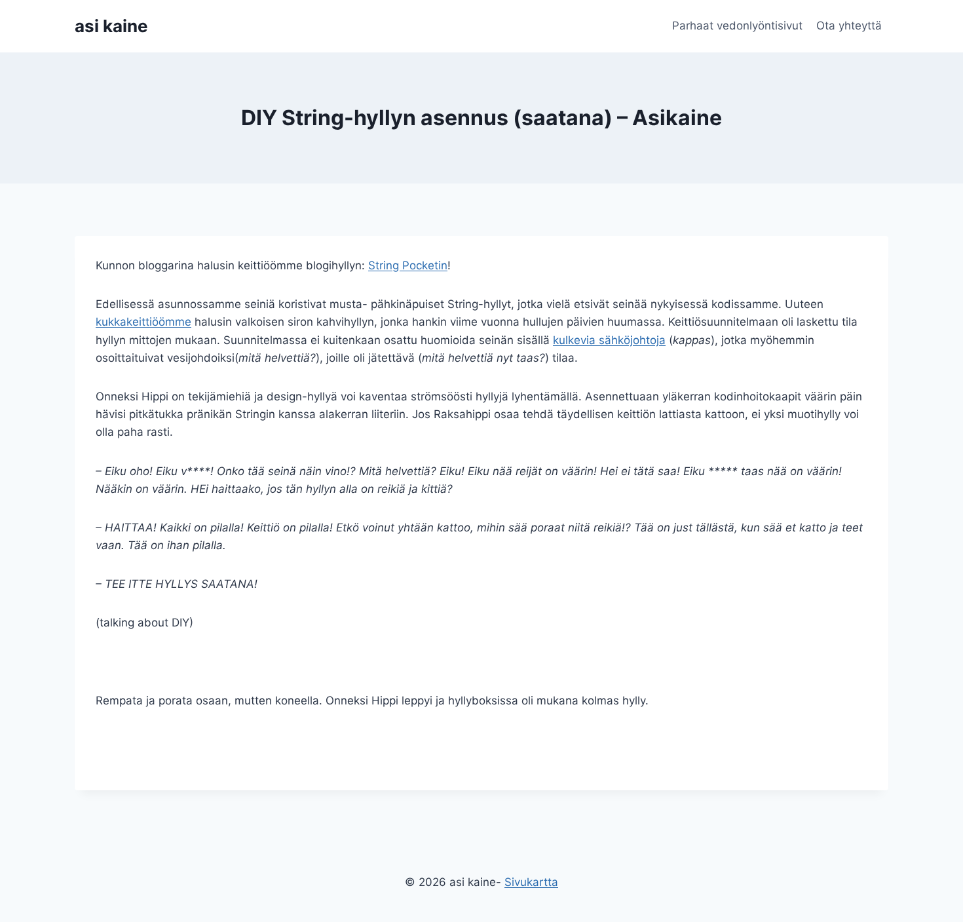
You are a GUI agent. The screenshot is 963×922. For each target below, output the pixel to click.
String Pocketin (407, 265)
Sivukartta (531, 882)
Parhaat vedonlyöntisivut (737, 25)
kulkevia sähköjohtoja (609, 340)
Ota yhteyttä (849, 25)
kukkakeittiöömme (143, 321)
